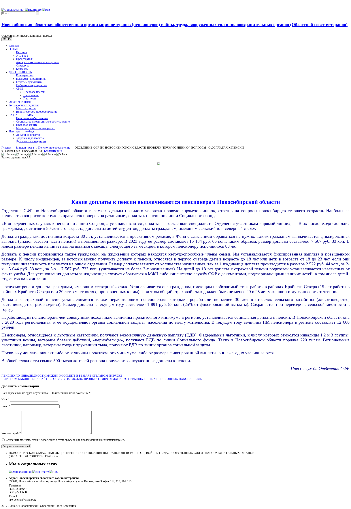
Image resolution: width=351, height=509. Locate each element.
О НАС (13, 49)
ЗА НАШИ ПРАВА (21, 114)
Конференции (24, 75)
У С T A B (22, 55)
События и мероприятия (31, 85)
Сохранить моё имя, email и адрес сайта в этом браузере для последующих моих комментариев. (65, 439)
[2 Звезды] (22, 154)
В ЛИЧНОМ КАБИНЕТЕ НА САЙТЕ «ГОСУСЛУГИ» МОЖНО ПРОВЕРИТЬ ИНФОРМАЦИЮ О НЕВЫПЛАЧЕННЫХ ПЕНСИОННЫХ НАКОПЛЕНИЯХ (101, 378)
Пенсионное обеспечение (32, 118)
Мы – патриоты (26, 108)
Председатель (24, 58)
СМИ (19, 88)
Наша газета (31, 95)
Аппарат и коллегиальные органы (37, 62)
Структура (22, 65)
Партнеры (29, 98)
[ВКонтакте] (33, 9)
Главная (14, 45)
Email (5, 406)
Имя (5, 399)
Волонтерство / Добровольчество (36, 111)
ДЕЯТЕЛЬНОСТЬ (20, 72)
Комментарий (11, 433)
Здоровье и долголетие (30, 138)
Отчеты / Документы (29, 82)
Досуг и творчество (28, 134)
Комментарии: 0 (54, 150)
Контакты (22, 68)
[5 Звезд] (62, 154)
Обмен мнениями (20, 101)
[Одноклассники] (12, 9)
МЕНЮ (7, 39)
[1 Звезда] (8, 154)
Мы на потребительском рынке (35, 128)
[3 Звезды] (35, 154)
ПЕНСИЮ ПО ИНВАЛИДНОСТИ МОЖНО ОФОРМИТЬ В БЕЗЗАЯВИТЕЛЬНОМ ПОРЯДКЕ (61, 375)
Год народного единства (24, 105)
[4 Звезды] (49, 154)
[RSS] (46, 9)
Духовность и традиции (31, 141)
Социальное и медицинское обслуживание (43, 121)
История (21, 52)
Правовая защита (26, 124)
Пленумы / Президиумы (31, 78)
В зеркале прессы (34, 91)
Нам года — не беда (21, 131)
